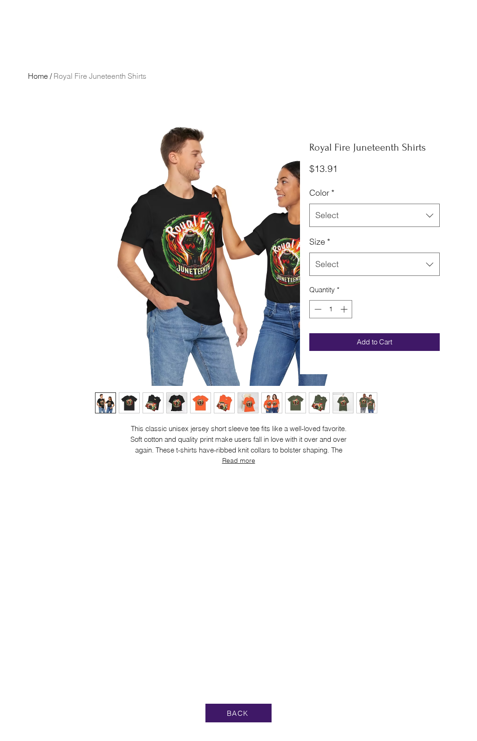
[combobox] (374, 215)
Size (319, 241)
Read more (238, 460)
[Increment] (345, 309)
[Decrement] (317, 309)
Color (321, 192)
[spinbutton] (331, 309)
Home (38, 76)
